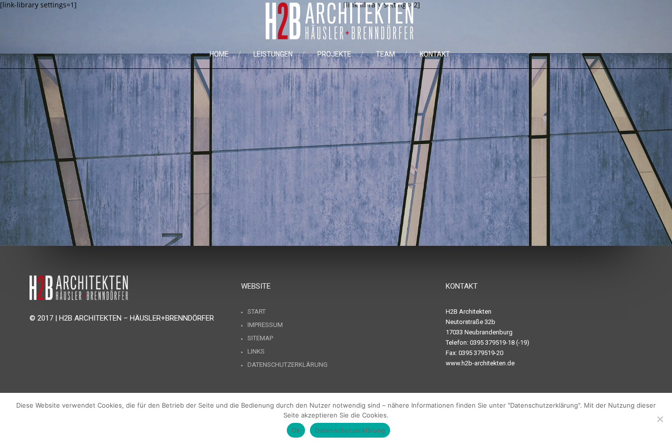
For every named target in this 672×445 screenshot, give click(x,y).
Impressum (265, 324)
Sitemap (260, 338)
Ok (296, 430)
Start (256, 311)
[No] (660, 419)
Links (256, 351)
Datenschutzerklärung (287, 364)
